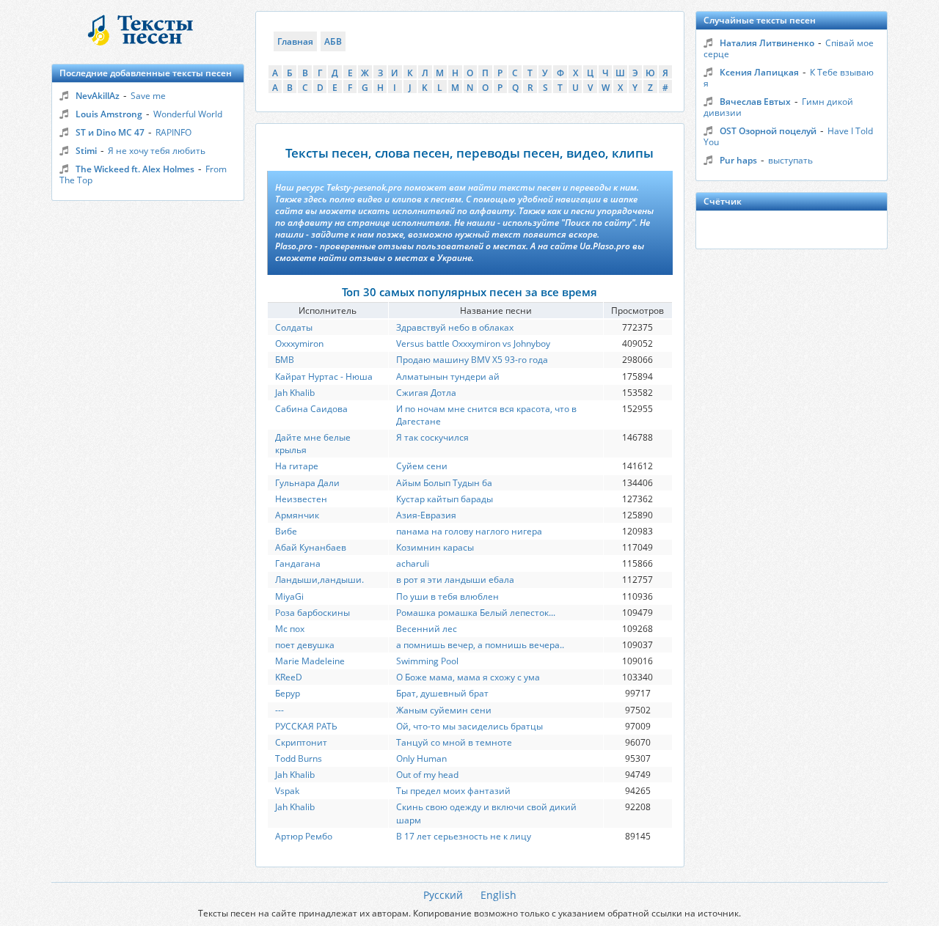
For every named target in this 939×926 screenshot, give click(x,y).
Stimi (86, 150)
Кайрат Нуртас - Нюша (324, 376)
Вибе (286, 531)
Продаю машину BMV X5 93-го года (472, 359)
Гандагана (298, 563)
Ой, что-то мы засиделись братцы (469, 726)
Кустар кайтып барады (444, 499)
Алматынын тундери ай (448, 376)
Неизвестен (301, 499)
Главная (295, 41)
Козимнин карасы (435, 547)
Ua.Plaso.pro (605, 246)
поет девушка (305, 645)
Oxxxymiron (299, 343)
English (498, 895)
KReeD (288, 677)
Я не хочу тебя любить (156, 150)
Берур (287, 693)
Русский (443, 895)
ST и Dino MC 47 (110, 132)
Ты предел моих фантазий (453, 790)
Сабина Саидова (311, 409)
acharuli (412, 563)
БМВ (284, 359)
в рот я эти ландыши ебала (455, 579)
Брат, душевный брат (442, 693)
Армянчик (297, 515)
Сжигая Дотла (426, 392)
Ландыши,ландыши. (319, 579)
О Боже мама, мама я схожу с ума (468, 677)
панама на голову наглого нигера (469, 531)
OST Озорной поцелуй (768, 131)
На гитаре (296, 466)
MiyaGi (289, 596)
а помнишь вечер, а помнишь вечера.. (480, 645)
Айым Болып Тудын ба (444, 483)
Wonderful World (187, 114)
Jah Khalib (295, 392)
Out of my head (427, 774)
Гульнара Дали (307, 483)
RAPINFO (173, 132)
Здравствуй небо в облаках (455, 327)
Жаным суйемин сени (444, 710)
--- (279, 710)
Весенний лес (426, 628)
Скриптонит (301, 742)
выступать (790, 160)
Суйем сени (421, 466)
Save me (148, 95)
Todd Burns (298, 758)
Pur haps (738, 160)
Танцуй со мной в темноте (454, 742)
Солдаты (294, 327)
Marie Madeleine (310, 661)
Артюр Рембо (303, 836)
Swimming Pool (427, 661)
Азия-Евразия (426, 515)
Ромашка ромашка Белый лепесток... (475, 612)
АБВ (333, 41)
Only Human (421, 758)
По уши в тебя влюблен (447, 596)
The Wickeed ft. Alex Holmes (135, 169)
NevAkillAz (98, 95)
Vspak (287, 790)
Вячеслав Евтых (755, 101)
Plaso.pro (294, 246)
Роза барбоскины (312, 612)
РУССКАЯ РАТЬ (306, 726)
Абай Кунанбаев (310, 547)
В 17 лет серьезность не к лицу (463, 836)
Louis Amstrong (109, 114)
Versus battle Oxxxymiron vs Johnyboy (473, 343)
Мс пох (289, 628)
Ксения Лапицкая (759, 72)
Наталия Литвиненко (767, 43)
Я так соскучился (432, 437)
